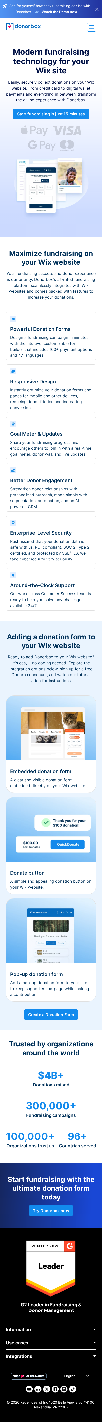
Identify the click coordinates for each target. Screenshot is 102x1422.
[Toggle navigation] (91, 27)
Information (18, 1329)
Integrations (19, 1356)
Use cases (17, 1342)
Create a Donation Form (51, 1014)
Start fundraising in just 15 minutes (51, 114)
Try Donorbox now (51, 1210)
